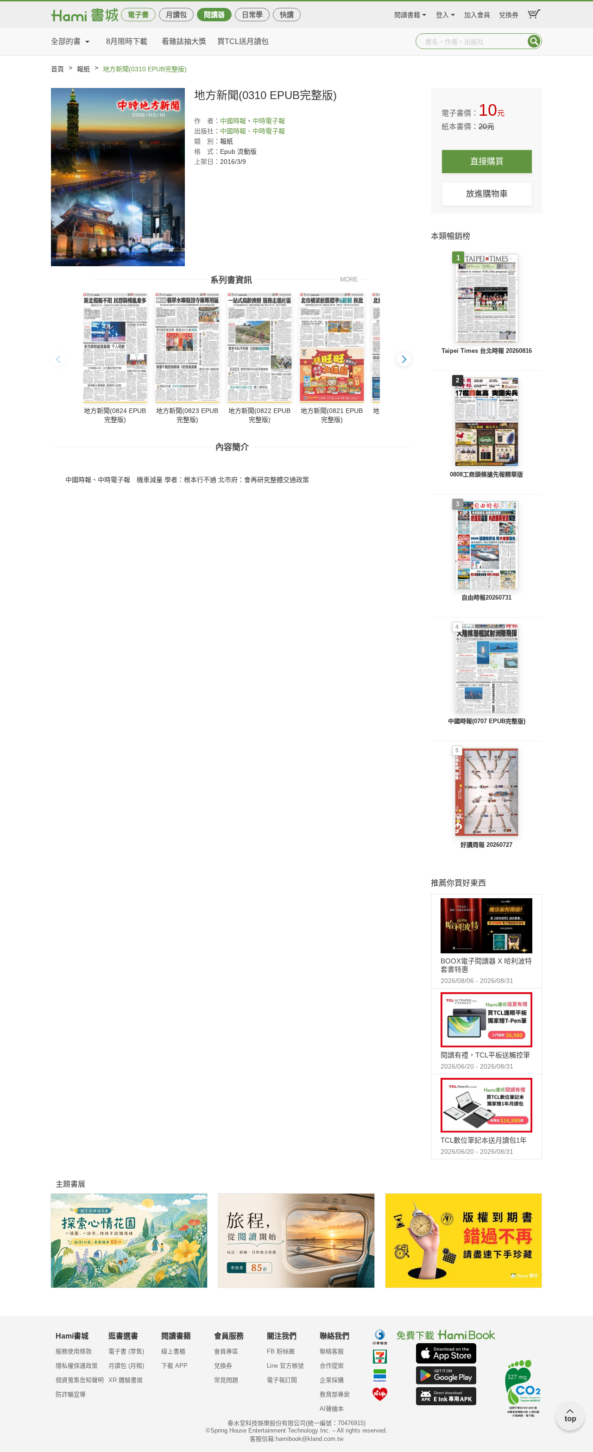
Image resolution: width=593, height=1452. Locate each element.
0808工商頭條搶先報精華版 (486, 474)
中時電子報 (268, 121)
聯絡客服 (332, 1351)
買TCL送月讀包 (243, 41)
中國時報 (233, 121)
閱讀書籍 (407, 13)
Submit (534, 41)
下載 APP (174, 1365)
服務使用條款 (74, 1351)
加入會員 (477, 13)
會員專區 (226, 1351)
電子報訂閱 (282, 1380)
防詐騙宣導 (71, 1394)
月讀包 (176, 15)
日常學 (252, 15)
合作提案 (332, 1365)
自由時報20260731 (486, 597)
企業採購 (332, 1380)
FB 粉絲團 (281, 1351)
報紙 (83, 69)
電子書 (138, 15)
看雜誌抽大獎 (184, 41)
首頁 (57, 69)
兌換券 (508, 13)
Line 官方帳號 (285, 1365)
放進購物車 (487, 194)
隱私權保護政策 (77, 1365)
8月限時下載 (126, 41)
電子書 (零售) (126, 1351)
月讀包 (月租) (126, 1365)
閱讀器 (214, 15)
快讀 (287, 15)
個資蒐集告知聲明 (80, 1380)
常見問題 (226, 1380)
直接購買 (487, 161)
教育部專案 (335, 1394)
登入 (442, 13)
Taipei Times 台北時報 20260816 (487, 350)
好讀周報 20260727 (486, 844)
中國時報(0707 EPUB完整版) (486, 721)
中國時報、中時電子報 (252, 131)
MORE (349, 279)
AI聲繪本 (332, 1408)
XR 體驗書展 (125, 1380)
